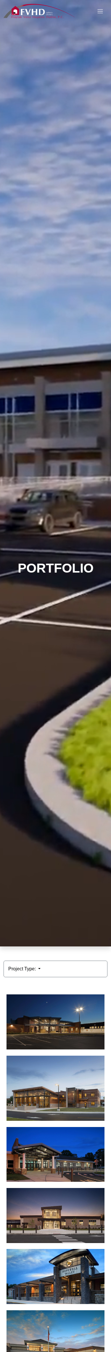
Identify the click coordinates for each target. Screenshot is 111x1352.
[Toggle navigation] (100, 11)
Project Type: (22, 968)
